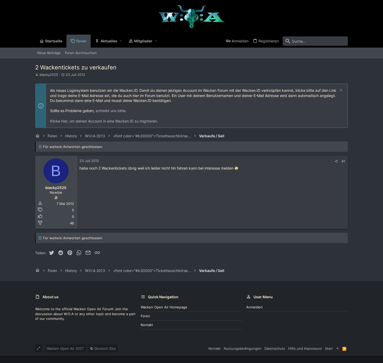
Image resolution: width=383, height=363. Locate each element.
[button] (121, 41)
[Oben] (337, 348)
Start (329, 348)
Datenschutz (274, 348)
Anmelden (254, 307)
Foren (145, 316)
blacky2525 (49, 75)
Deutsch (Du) (104, 348)
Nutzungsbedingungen (242, 348)
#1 (343, 161)
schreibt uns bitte (110, 110)
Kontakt (147, 325)
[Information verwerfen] (340, 90)
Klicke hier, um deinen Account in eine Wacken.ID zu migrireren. (104, 121)
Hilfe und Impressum (305, 348)
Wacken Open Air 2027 (65, 348)
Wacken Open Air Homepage (164, 307)
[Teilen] (336, 161)
